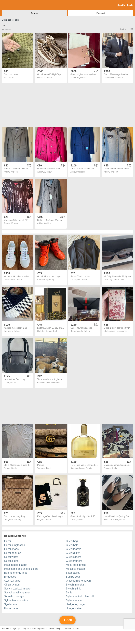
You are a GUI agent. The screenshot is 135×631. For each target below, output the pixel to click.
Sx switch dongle (14, 596)
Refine (123, 29)
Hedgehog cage (75, 604)
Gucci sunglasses (14, 545)
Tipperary (50, 280)
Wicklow (14, 172)
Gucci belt (72, 545)
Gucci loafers (73, 549)
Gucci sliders (73, 557)
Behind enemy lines (15, 572)
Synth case (10, 604)
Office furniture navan (78, 580)
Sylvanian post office (16, 600)
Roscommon (121, 331)
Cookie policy (54, 628)
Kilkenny (17, 519)
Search (34, 13)
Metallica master (75, 568)
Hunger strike (73, 608)
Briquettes (10, 576)
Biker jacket (73, 572)
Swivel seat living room (17, 592)
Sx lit (69, 592)
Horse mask (11, 608)
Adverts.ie (14, 5)
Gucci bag (72, 541)
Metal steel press (76, 564)
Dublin (49, 77)
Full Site (5, 628)
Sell (69, 620)
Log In (130, 5)
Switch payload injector (17, 588)
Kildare (11, 77)
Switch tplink (73, 588)
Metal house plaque (15, 564)
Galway (17, 331)
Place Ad (100, 13)
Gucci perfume (12, 553)
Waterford (55, 382)
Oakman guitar (12, 580)
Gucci (7, 541)
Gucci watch (11, 557)
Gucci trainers (74, 560)
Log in (26, 628)
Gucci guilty (73, 553)
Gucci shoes (11, 549)
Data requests (38, 628)
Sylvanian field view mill (80, 596)
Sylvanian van (74, 600)
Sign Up (121, 5)
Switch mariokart (75, 584)
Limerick (119, 77)
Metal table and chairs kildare (21, 568)
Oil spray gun (12, 584)
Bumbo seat (73, 576)
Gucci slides (11, 560)
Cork (122, 280)
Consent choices (71, 628)
